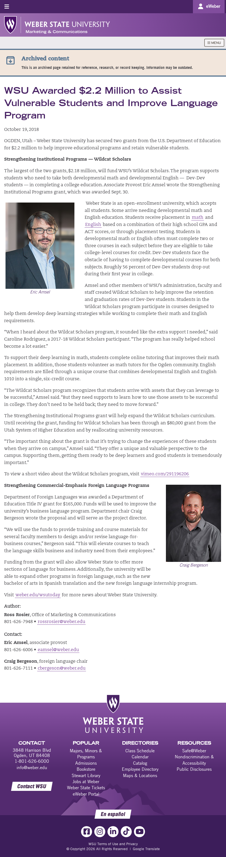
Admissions (86, 763)
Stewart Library (86, 775)
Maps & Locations (140, 775)
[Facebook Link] (86, 831)
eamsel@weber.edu (58, 650)
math (197, 217)
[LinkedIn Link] (113, 831)
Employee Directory (140, 769)
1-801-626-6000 (32, 761)
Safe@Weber (194, 750)
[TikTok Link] (126, 831)
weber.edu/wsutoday (37, 595)
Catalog (140, 763)
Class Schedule (140, 750)
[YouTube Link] (139, 831)
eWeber (213, 6)
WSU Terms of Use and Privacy (113, 844)
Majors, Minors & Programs (86, 753)
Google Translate (146, 849)
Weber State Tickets (86, 787)
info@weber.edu (32, 767)
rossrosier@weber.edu (61, 622)
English (93, 225)
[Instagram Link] (99, 831)
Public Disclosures (194, 769)
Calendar (140, 756)
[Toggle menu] (7, 6)
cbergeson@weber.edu (61, 668)
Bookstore (86, 769)
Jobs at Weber (85, 781)
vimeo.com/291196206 (165, 474)
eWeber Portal (86, 794)
